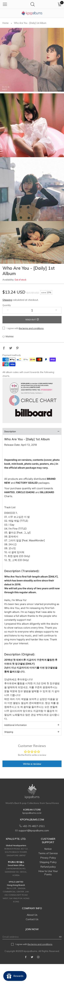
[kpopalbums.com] (32, 13)
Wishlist (9, 336)
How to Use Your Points (48, 873)
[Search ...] (32, 4)
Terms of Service (48, 853)
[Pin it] (17, 348)
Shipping (7, 299)
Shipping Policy (48, 862)
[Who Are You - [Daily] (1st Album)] (32, 60)
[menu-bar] (5, 4)
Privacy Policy (48, 857)
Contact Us (32, 919)
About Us (32, 914)
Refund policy (48, 866)
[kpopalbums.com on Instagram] (38, 957)
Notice (48, 848)
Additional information (15, 725)
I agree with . (25, 328)
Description (10, 431)
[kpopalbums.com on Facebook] (26, 957)
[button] (8, 310)
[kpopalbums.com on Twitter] (32, 957)
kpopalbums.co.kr (32, 812)
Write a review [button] (32, 763)
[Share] (3, 348)
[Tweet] (10, 348)
